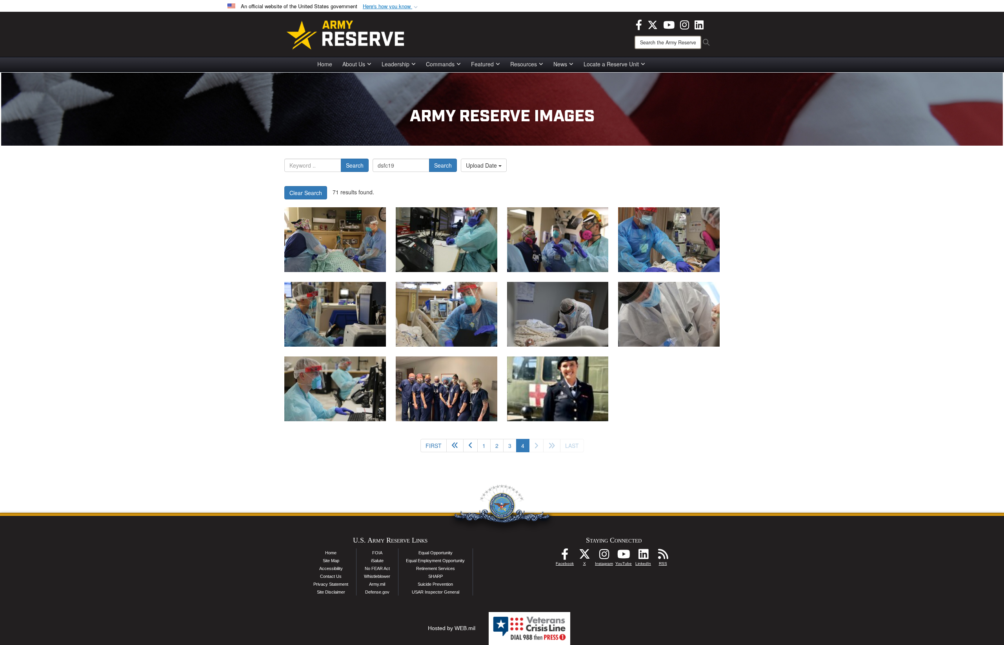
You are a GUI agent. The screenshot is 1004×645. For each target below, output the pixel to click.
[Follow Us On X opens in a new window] (584, 556)
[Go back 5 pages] (455, 445)
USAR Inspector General (435, 592)
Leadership (395, 64)
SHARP (435, 576)
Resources (523, 64)
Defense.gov (377, 592)
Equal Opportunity (435, 552)
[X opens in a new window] (653, 24)
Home (324, 64)
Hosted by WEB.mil (451, 628)
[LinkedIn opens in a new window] (699, 24)
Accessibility (331, 568)
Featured (482, 64)
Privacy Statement (330, 584)
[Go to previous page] (470, 445)
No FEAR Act (377, 568)
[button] (391, 6)
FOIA (377, 552)
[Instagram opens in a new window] (684, 24)
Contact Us (331, 576)
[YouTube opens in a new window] (669, 24)
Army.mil (377, 584)
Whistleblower (377, 576)
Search (355, 165)
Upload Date (482, 165)
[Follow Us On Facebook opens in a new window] (565, 556)
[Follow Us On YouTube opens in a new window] (623, 556)
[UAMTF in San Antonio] (335, 239)
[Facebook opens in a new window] (639, 24)
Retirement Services (435, 568)
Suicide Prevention (435, 584)
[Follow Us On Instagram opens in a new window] (604, 556)
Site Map (331, 560)
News (560, 64)
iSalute (377, 560)
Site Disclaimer (331, 592)
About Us (353, 64)
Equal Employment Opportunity (435, 560)
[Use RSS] (663, 556)
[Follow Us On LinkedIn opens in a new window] (643, 556)
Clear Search (305, 193)
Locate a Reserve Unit (611, 64)
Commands (440, 64)
